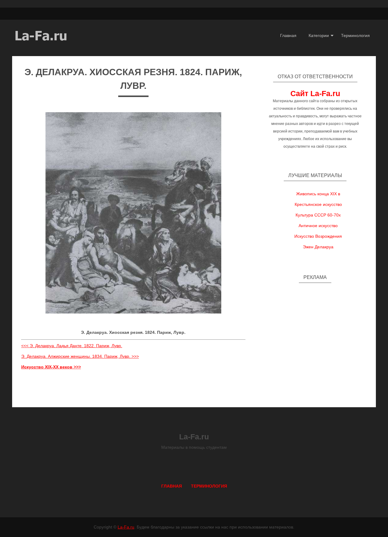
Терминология (355, 35)
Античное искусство (318, 225)
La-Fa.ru (126, 527)
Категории (319, 35)
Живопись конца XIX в (318, 193)
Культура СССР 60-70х (318, 215)
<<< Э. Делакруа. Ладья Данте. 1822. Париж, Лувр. (71, 345)
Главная (288, 35)
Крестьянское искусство (318, 204)
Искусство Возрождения (318, 236)
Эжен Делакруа (318, 246)
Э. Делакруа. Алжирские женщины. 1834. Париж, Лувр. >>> (80, 356)
